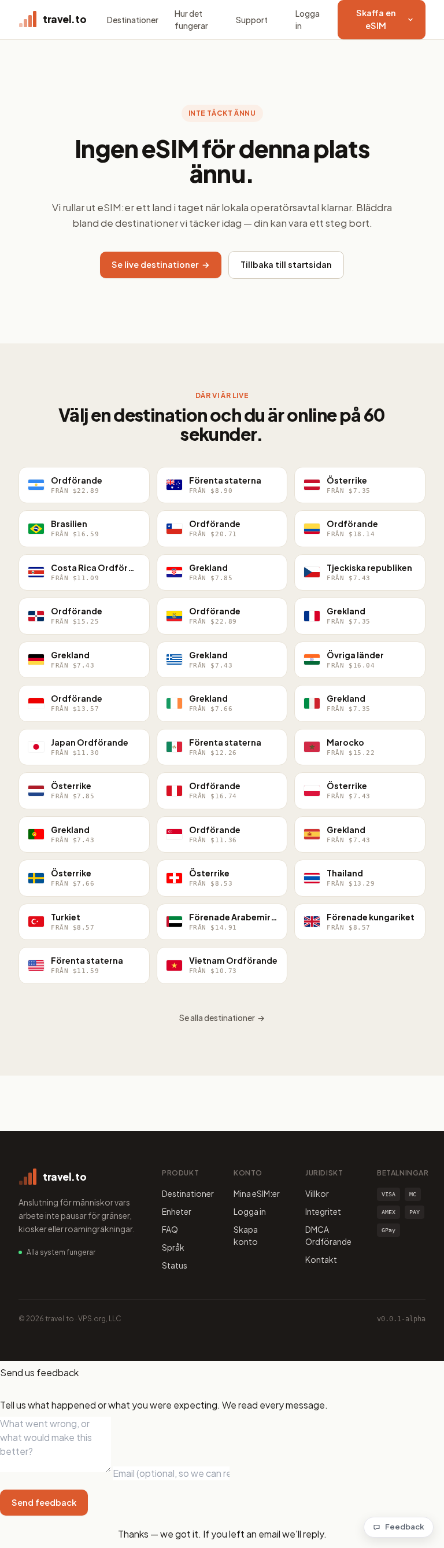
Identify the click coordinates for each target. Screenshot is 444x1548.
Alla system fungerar (61, 1252)
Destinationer (132, 19)
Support (252, 19)
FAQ (170, 1229)
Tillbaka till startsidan (286, 264)
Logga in (307, 19)
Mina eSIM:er (257, 1193)
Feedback (404, 1526)
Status (174, 1265)
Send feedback (44, 1502)
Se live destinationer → (161, 264)
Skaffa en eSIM (376, 19)
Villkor (317, 1193)
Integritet (323, 1211)
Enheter (176, 1211)
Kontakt (321, 1259)
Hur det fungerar (191, 19)
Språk (173, 1247)
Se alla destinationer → (222, 1017)
